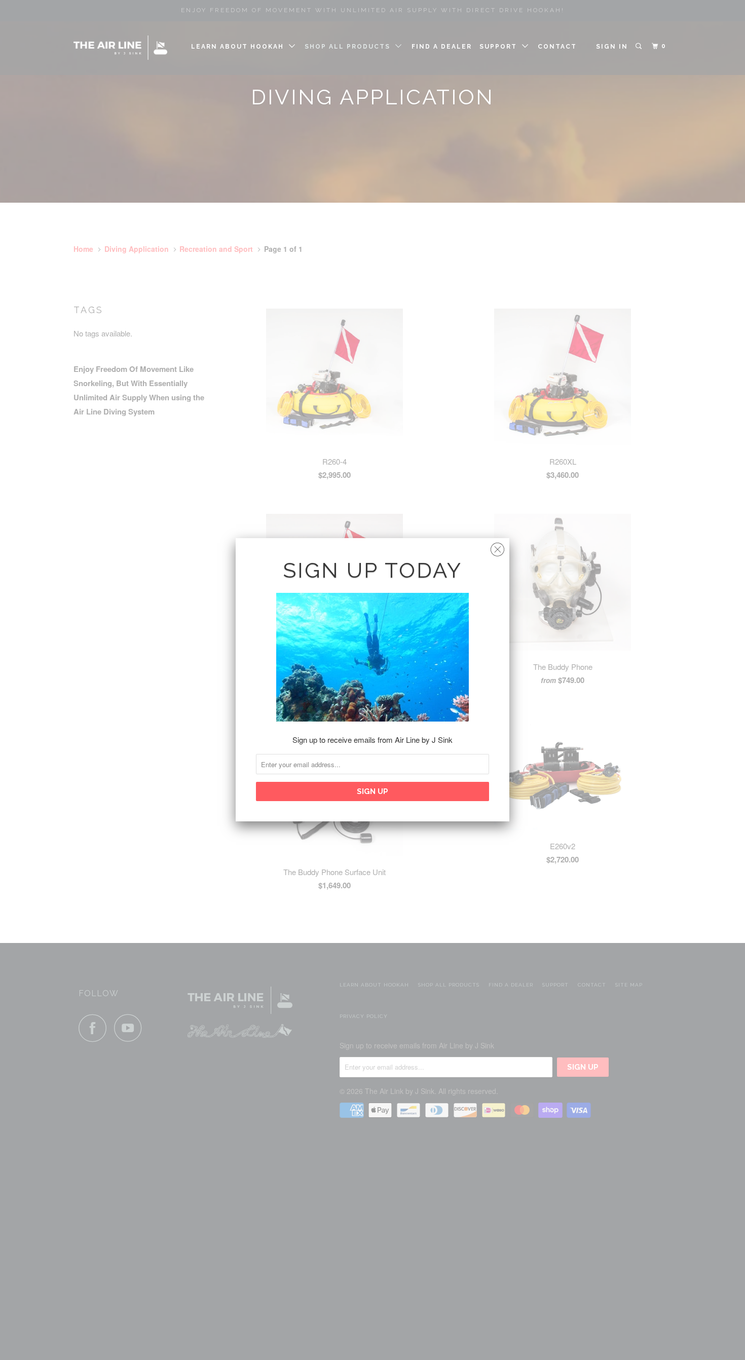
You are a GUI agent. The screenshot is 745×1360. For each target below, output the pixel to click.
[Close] (497, 547)
